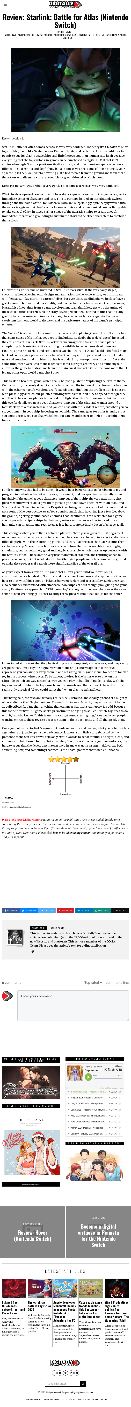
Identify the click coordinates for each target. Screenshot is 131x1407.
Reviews (39, 35)
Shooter (49, 35)
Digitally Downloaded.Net (82, 1392)
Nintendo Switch (26, 35)
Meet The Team (51, 1399)
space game (72, 35)
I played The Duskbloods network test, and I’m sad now (13, 1307)
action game (10, 35)
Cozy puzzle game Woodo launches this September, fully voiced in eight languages (90, 1309)
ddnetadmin (65, 31)
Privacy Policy (68, 1399)
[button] (83, 1384)
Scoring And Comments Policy (92, 1399)
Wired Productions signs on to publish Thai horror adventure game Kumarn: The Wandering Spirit (117, 1311)
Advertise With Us (33, 1399)
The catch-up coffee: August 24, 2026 (40, 1306)
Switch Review (112, 35)
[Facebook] (54, 1373)
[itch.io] (65, 1373)
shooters (59, 35)
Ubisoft (125, 35)
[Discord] (76, 1373)
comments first (117, 983)
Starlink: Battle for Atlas (91, 35)
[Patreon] (71, 1373)
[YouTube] (59, 1373)
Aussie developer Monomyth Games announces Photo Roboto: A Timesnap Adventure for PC (64, 1311)
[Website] (32, 952)
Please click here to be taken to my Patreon (64, 832)
